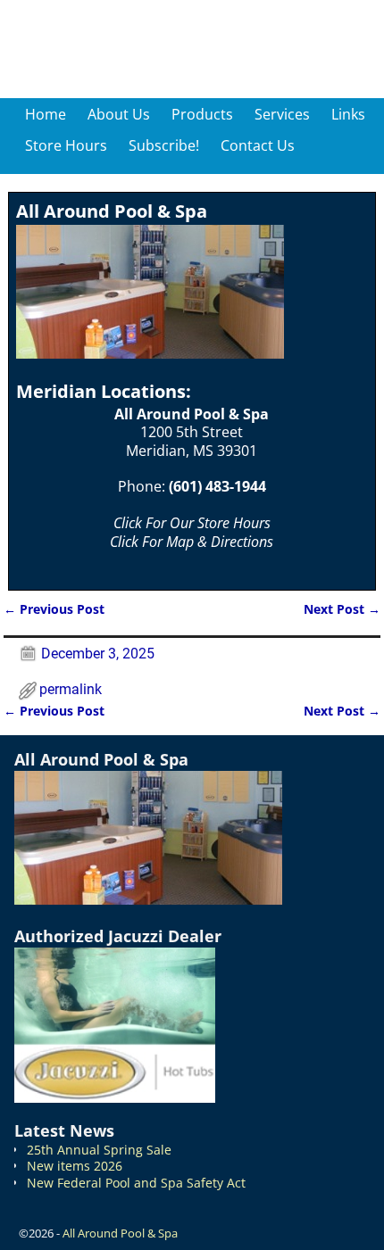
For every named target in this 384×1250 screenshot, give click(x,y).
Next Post (342, 608)
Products (202, 114)
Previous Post (54, 608)
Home (45, 114)
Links (348, 114)
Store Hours (66, 145)
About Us (119, 114)
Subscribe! (164, 145)
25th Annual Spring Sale (99, 1149)
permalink (70, 689)
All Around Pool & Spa (120, 1233)
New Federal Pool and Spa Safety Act (136, 1182)
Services (282, 114)
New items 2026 (74, 1165)
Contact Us (258, 145)
